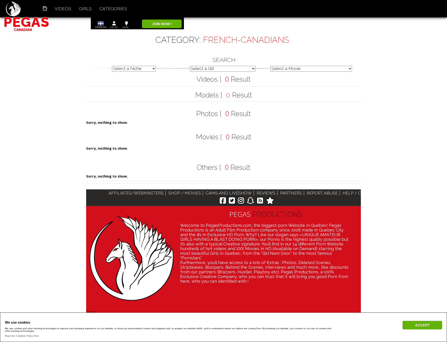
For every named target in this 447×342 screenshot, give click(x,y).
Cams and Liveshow (229, 193)
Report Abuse (322, 193)
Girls (85, 8)
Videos (63, 8)
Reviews (266, 193)
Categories (113, 8)
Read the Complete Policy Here (22, 336)
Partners (291, 193)
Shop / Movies (184, 193)
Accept (422, 325)
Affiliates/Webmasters (136, 193)
